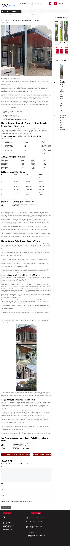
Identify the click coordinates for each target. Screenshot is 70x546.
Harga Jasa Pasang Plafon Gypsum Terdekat (56, 43)
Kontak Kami (52, 11)
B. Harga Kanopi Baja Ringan (9, 112)
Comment (4, 467)
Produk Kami (31, 11)
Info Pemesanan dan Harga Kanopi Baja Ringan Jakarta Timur (15, 119)
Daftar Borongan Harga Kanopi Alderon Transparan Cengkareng (16, 454)
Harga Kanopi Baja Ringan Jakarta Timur (9, 115)
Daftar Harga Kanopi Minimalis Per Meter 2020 (12, 111)
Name (2, 483)
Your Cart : (60, 3)
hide (18, 107)
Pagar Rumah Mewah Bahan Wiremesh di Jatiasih (35, 535)
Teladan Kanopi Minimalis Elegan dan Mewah (12, 116)
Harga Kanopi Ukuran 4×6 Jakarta (62, 84)
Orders (46, 11)
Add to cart (57, 51)
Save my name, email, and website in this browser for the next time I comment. (17, 501)
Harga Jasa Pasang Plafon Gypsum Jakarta (61, 43)
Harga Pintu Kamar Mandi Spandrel (65, 43)
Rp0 (62, 3)
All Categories (11, 11)
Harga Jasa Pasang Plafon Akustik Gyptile (34, 526)
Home (25, 11)
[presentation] (64, 17)
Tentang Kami (39, 11)
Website (2, 495)
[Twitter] (1, 276)
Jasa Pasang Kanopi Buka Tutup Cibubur (42, 454)
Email (2, 489)
